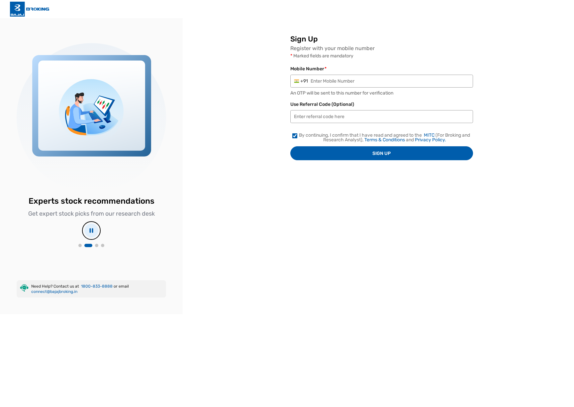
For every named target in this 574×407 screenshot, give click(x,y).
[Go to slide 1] (80, 245)
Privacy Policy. (430, 140)
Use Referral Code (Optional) (322, 104)
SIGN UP (381, 153)
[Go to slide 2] (88, 245)
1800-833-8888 (97, 286)
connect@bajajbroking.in (54, 291)
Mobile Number (308, 69)
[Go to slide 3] (96, 245)
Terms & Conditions (385, 140)
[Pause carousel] (91, 230)
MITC (429, 135)
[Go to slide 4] (102, 245)
